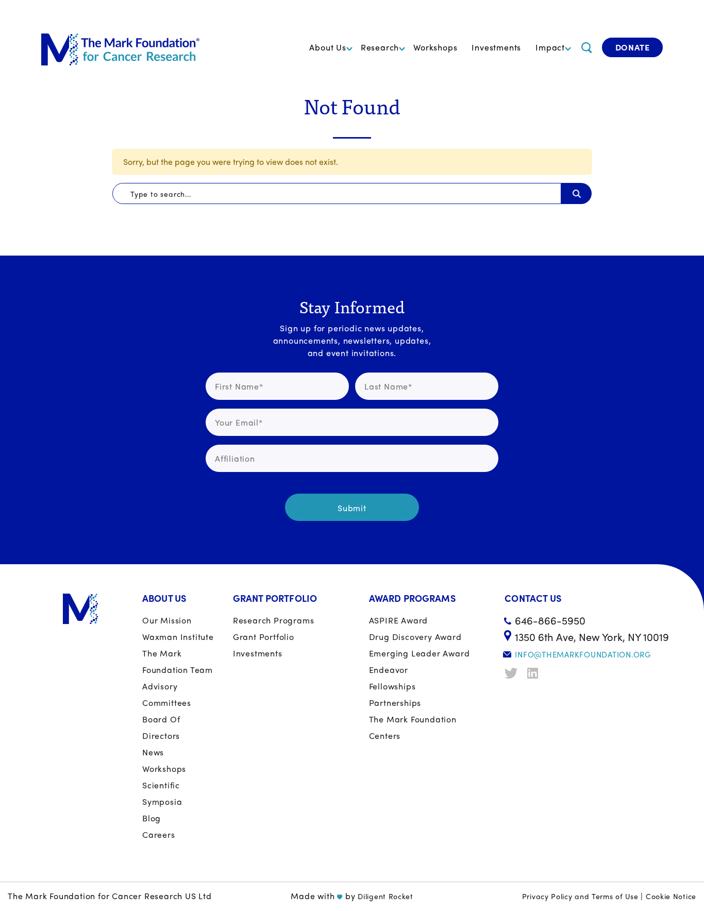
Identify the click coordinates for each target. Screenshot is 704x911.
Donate (632, 47)
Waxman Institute (178, 637)
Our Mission (167, 620)
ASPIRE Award (398, 620)
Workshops (435, 47)
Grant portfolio (263, 637)
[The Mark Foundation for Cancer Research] (120, 47)
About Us (327, 47)
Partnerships (395, 702)
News (153, 752)
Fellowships (392, 686)
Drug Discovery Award (415, 637)
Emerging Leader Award (419, 653)
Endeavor (388, 670)
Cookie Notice (671, 896)
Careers (158, 834)
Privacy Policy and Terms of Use (580, 896)
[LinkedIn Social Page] (535, 673)
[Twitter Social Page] (512, 673)
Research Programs (273, 620)
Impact (550, 47)
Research (380, 47)
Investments (496, 47)
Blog (151, 818)
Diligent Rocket (385, 896)
